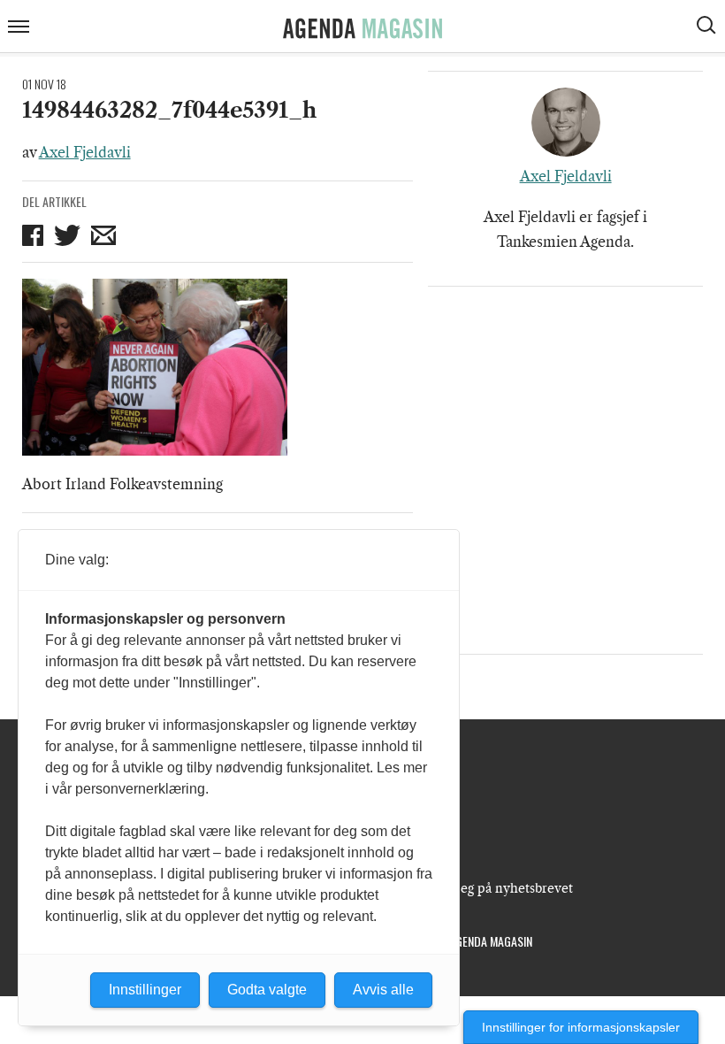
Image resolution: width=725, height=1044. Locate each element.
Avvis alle (383, 989)
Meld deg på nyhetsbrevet (495, 888)
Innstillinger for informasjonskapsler (581, 1027)
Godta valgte (267, 989)
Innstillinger (145, 989)
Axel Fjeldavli (85, 152)
